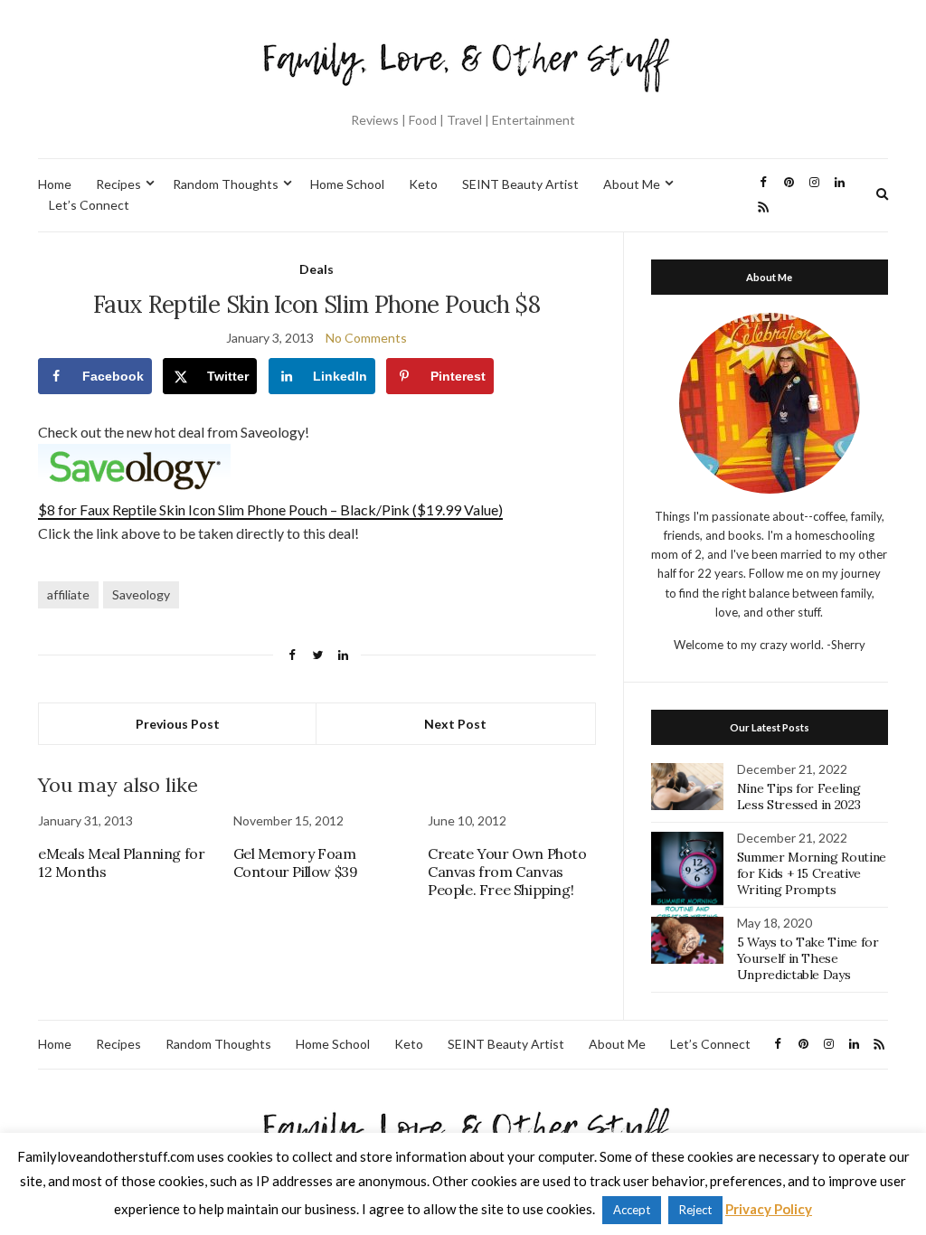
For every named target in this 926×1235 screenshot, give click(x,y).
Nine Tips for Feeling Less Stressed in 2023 (799, 796)
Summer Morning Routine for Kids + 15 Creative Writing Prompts (811, 873)
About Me (631, 184)
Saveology (141, 594)
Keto (423, 184)
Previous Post (178, 723)
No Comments (366, 337)
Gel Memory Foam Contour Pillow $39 (295, 862)
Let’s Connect (89, 204)
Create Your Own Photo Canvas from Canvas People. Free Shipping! (507, 871)
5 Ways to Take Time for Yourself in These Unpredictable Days (808, 958)
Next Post (455, 723)
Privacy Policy (768, 1209)
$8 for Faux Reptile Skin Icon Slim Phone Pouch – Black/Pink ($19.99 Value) (270, 509)
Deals (316, 269)
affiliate (68, 594)
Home (54, 184)
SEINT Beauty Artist (520, 184)
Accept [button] (631, 1209)
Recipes (118, 184)
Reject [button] (695, 1209)
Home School (347, 184)
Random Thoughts (226, 184)
